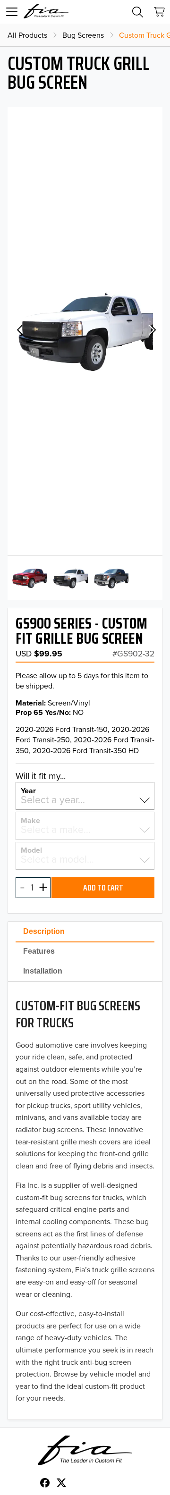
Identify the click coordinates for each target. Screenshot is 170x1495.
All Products (27, 35)
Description (44, 931)
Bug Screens (83, 35)
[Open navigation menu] (12, 12)
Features (39, 951)
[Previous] (19, 331)
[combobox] (85, 799)
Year (28, 790)
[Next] (151, 331)
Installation (42, 971)
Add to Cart (103, 887)
